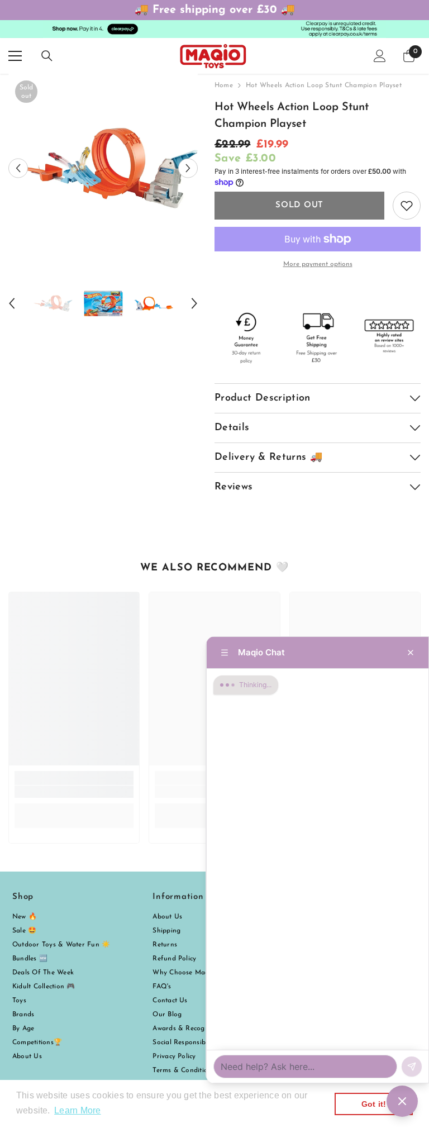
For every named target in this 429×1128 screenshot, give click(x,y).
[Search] (47, 56)
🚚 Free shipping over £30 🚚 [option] (215, 10)
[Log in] (380, 56)
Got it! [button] (374, 1104)
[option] (103, 168)
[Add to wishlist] (407, 206)
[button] (18, 168)
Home (223, 85)
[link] (74, 792)
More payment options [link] (317, 264)
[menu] (15, 56)
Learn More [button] (77, 1110)
